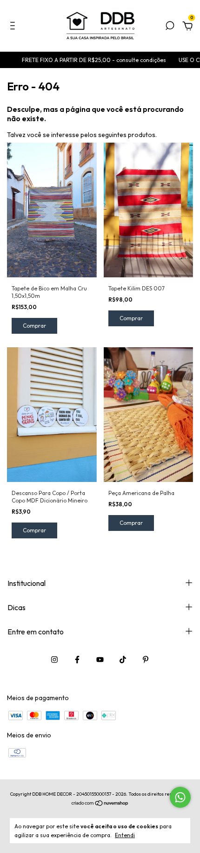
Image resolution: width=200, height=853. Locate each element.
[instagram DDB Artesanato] (54, 659)
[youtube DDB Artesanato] (100, 659)
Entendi (125, 835)
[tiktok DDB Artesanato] (123, 659)
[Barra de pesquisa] (170, 27)
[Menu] (14, 27)
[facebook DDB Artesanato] (77, 659)
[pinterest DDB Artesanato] (145, 659)
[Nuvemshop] (100, 803)
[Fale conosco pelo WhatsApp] (180, 797)
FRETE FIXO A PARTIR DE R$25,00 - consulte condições (87, 59)
